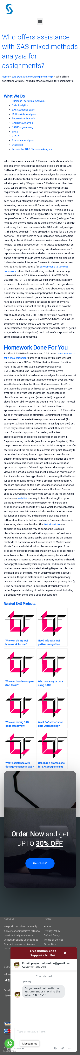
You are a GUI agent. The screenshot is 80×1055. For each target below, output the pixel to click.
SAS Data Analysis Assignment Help (32, 76)
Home (5, 76)
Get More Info (52, 524)
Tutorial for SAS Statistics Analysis (32, 149)
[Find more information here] (43, 999)
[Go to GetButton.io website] (9, 1051)
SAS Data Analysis (22, 122)
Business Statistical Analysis (28, 100)
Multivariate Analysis (24, 114)
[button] (40, 21)
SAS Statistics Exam (23, 109)
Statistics (17, 144)
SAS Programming (22, 127)
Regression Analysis (23, 118)
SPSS (15, 131)
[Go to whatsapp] (9, 1043)
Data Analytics (20, 105)
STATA (15, 135)
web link (22, 498)
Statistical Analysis (23, 140)
